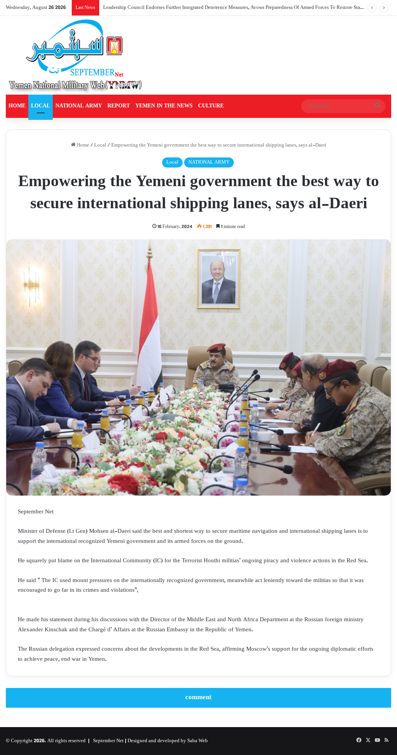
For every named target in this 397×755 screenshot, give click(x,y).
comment (198, 697)
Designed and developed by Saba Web (168, 741)
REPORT (118, 106)
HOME (17, 106)
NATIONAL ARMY (78, 106)
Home (82, 145)
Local (100, 145)
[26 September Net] (76, 55)
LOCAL (40, 106)
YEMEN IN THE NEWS (164, 106)
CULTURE (211, 106)
